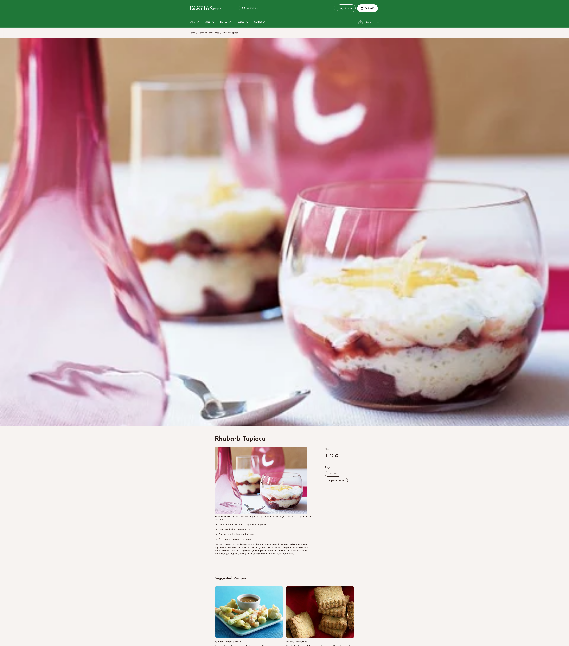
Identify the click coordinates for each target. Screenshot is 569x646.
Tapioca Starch (336, 480)
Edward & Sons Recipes (209, 33)
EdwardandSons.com (256, 553)
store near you (222, 553)
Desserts (333, 473)
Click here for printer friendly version (269, 544)
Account (349, 8)
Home (192, 33)
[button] (367, 8)
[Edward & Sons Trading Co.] (205, 8)
